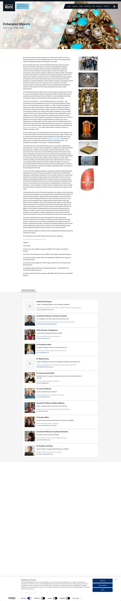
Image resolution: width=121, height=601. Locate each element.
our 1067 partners (29, 582)
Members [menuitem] (75, 6)
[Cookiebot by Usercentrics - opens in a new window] (12, 598)
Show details (76, 598)
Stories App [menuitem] (87, 6)
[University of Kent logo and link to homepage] (9, 6)
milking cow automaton (54, 138)
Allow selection (102, 585)
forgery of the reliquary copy (31, 127)
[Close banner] (116, 579)
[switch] (43, 598)
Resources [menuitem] (99, 6)
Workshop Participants (28, 290)
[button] (114, 6)
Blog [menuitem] (93, 6)
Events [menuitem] (81, 6)
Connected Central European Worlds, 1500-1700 (22, 6)
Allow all (102, 580)
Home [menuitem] (69, 6)
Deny (102, 589)
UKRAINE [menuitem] (106, 6)
